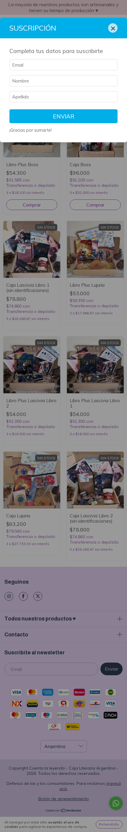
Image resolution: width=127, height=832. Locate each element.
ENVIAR (63, 116)
